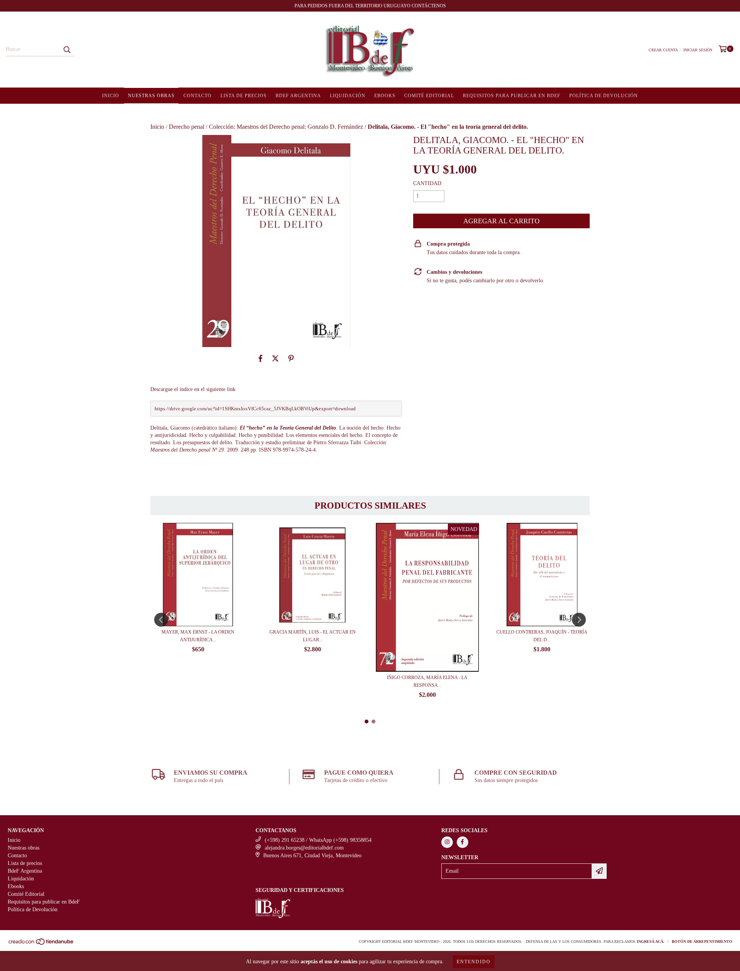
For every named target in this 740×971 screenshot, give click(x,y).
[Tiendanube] (41, 944)
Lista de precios (243, 95)
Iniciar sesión (697, 50)
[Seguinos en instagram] (447, 842)
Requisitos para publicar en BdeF (511, 95)
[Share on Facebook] (260, 358)
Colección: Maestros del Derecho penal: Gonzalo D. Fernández (286, 126)
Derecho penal (186, 126)
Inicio (110, 95)
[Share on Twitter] (275, 358)
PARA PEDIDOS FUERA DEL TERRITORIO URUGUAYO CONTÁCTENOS (370, 5)
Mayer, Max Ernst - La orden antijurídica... (197, 635)
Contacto (197, 95)
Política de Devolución (603, 95)
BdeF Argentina (298, 95)
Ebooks (384, 95)
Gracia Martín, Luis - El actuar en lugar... (312, 635)
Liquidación (347, 95)
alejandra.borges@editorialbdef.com (304, 848)
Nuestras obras (151, 95)
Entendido (474, 961)
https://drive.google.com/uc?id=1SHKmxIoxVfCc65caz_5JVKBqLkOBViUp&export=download (255, 408)
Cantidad (427, 183)
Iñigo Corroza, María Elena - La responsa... (427, 681)
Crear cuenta (663, 50)
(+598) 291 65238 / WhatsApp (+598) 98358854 (318, 840)
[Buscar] (66, 49)
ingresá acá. (650, 941)
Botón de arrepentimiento (702, 941)
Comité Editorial (429, 95)
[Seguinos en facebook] (462, 842)
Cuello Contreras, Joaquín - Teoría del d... (541, 635)
